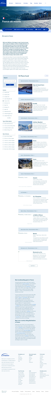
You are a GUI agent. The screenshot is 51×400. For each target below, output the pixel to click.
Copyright (21, 391)
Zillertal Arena (20, 377)
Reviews (40, 3)
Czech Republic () (8, 98)
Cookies (33, 391)
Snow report (20, 358)
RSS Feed (41, 377)
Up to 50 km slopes (8, 136)
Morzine (41, 358)
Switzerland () (7, 111)
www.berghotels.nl (32, 380)
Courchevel (25, 297)
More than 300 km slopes (9, 149)
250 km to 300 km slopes (9, 146)
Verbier (41, 367)
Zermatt (41, 366)
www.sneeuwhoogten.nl (32, 372)
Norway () (6, 107)
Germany (30, 358)
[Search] (45, 3)
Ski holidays (26, 3)
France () (6, 101)
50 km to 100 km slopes (9, 138)
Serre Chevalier (26, 283)
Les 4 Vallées (20, 380)
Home (3, 9)
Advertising (38, 391)
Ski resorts (11, 3)
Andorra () (6, 92)
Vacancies (46, 391)
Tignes (20, 297)
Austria (30, 356)
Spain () (6, 109)
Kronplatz (19, 381)
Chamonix (28, 286)
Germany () (7, 103)
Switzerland (31, 362)
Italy (29, 360)
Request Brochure (43, 376)
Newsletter (36, 3)
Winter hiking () (8, 129)
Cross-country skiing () (9, 125)
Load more (33, 265)
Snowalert (41, 372)
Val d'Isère (41, 357)
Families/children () (8, 127)
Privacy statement (28, 391)
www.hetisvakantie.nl (32, 383)
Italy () (6, 105)
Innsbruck (41, 362)
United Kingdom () (8, 113)
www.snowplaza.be (32, 373)
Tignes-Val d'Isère (21, 373)
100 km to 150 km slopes (9, 140)
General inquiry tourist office (44, 375)
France (30, 359)
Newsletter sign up (43, 373)
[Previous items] (47, 29)
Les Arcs (17, 316)
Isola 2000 (20, 384)
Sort (47, 75)
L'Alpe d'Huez (20, 383)
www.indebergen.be (32, 377)
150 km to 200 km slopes (9, 142)
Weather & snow (18, 3)
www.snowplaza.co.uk (32, 376)
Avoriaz (28, 311)
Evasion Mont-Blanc (21, 376)
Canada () (6, 96)
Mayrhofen (41, 365)
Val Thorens (42, 359)
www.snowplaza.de (32, 375)
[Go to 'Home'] (3, 3)
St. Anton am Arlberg (43, 363)
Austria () (6, 94)
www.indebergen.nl (32, 379)
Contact (42, 391)
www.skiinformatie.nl (32, 381)
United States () (8, 115)
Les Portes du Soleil (21, 332)
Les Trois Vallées (27, 330)
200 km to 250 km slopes (9, 144)
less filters (9, 117)
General (47, 29)
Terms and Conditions (15, 391)
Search (10, 84)
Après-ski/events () (8, 123)
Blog (31, 3)
